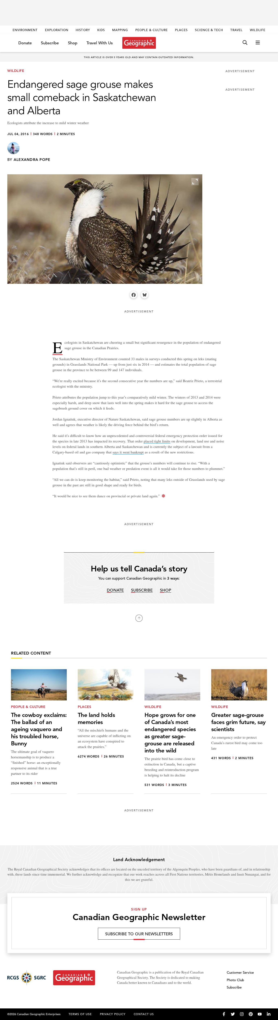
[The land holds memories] (106, 731)
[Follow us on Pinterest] (251, 1014)
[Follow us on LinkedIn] (269, 1014)
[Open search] (245, 42)
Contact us (144, 1014)
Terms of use (80, 1014)
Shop (72, 43)
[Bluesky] (144, 294)
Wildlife (257, 30)
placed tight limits (157, 441)
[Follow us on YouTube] (260, 1014)
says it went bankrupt (128, 452)
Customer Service (240, 972)
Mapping (120, 30)
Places (181, 30)
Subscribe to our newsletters (139, 934)
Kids (101, 30)
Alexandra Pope (32, 159)
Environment (25, 30)
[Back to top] (139, 618)
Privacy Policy (113, 1014)
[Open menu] (258, 42)
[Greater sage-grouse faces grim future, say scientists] (239, 731)
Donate (25, 43)
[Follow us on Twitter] (233, 1014)
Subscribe (50, 43)
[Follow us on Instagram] (242, 1014)
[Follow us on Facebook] (224, 1014)
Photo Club (235, 980)
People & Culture (151, 30)
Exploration (57, 30)
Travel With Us (99, 43)
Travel (236, 30)
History (83, 30)
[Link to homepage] (139, 43)
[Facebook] (133, 294)
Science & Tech (209, 30)
